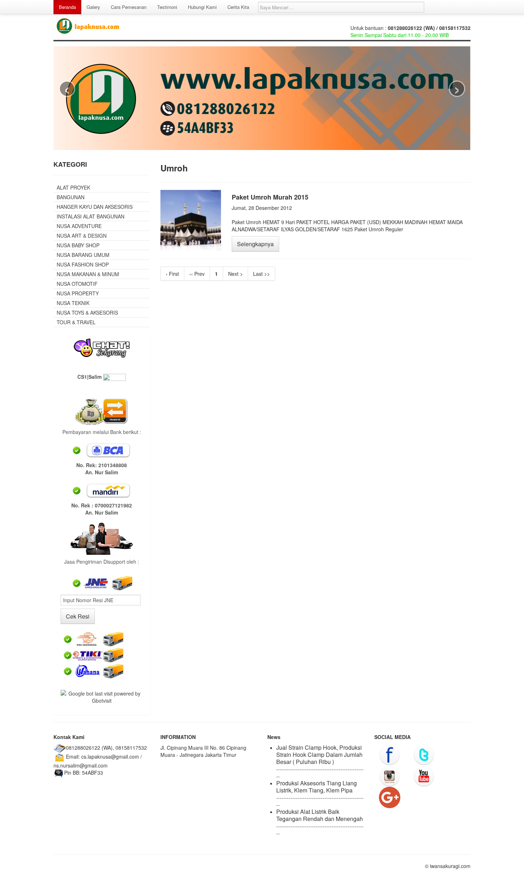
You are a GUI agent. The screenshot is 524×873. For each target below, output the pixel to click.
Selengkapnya (255, 244)
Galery (93, 7)
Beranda (67, 7)
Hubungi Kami (202, 7)
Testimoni (167, 7)
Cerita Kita (238, 7)
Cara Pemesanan (129, 7)
